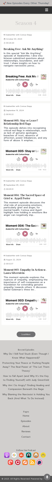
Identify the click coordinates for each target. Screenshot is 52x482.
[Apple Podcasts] (6, 457)
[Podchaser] (39, 464)
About (26, 426)
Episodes (26, 421)
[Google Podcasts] (14, 457)
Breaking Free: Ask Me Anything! (23, 49)
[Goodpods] (43, 457)
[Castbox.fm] (21, 457)
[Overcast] (36, 457)
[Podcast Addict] (25, 464)
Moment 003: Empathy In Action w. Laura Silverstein (25, 271)
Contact (26, 437)
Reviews (26, 431)
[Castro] (28, 457)
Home (26, 416)
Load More (26, 334)
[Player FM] (17, 464)
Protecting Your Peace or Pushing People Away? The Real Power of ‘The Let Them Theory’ (25, 367)
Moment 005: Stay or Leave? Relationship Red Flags (21, 122)
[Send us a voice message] (47, 477)
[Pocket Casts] (10, 464)
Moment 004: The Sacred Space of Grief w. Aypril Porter (24, 196)
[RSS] (32, 464)
